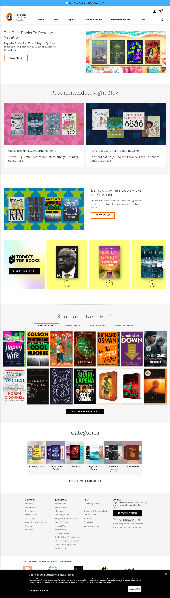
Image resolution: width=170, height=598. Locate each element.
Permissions (89, 522)
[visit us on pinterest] (134, 520)
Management (31, 515)
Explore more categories (85, 481)
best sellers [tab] (98, 325)
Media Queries (60, 507)
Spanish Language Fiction (113, 469)
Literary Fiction (36, 466)
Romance (75, 466)
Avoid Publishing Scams (65, 544)
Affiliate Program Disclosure (66, 541)
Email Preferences (62, 522)
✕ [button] (166, 574)
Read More (15, 57)
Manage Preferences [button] (39, 590)
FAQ (86, 507)
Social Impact (31, 518)
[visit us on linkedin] (129, 520)
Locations (29, 511)
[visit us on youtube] (125, 520)
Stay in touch (128, 513)
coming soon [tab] (72, 325)
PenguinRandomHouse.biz (66, 518)
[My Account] (154, 10)
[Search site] (162, 19)
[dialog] (85, 584)
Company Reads (61, 515)
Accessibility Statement (35, 522)
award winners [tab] (123, 325)
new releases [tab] (46, 325)
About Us (30, 500)
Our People (30, 507)
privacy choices (106, 583)
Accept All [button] (134, 588)
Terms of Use (60, 526)
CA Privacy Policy (61, 533)
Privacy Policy (60, 529)
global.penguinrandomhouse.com (128, 523)
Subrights (88, 518)
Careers (28, 526)
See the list (103, 215)
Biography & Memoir (94, 468)
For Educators (90, 515)
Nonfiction (133, 466)
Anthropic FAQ (60, 548)
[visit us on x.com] (120, 520)
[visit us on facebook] (115, 520)
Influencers (59, 511)
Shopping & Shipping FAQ (95, 511)
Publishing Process (92, 503)
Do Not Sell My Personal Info (66, 537)
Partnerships (60, 503)
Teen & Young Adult (55, 468)
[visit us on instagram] (139, 520)
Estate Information (92, 526)
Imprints (29, 529)
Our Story (29, 503)
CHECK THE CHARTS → (24, 271)
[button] (41, 19)
